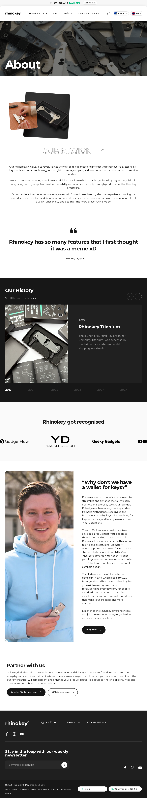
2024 (101, 390)
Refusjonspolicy (11, 790)
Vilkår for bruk (43, 790)
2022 (55, 390)
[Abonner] (64, 765)
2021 (32, 390)
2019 (9, 390)
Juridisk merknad (64, 790)
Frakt (53, 790)
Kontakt (8, 793)
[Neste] (138, 296)
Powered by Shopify (35, 785)
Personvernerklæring (27, 790)
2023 (78, 390)
